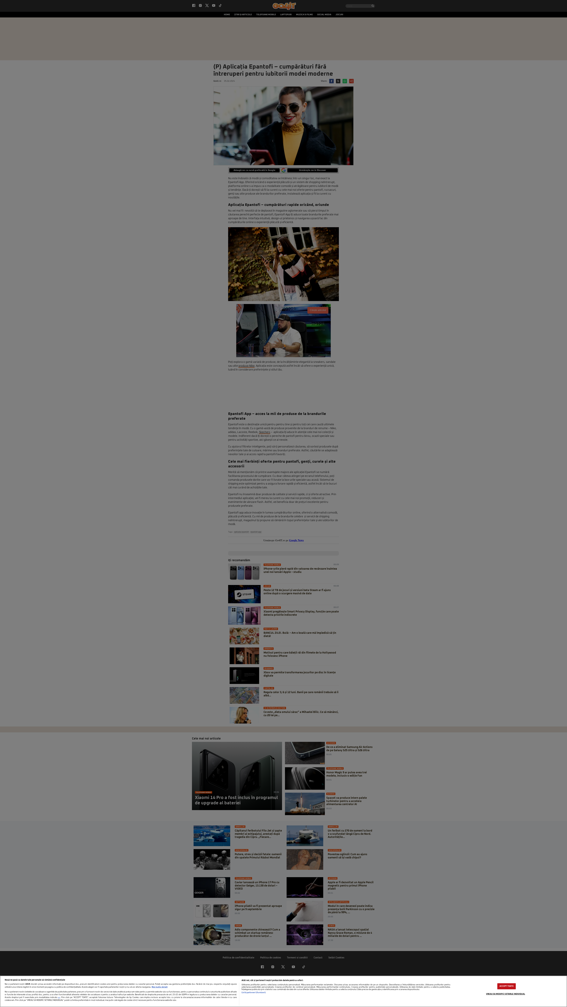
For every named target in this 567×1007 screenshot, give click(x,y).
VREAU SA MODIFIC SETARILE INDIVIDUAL (505, 994)
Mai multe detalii (160, 987)
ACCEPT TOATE (507, 986)
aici (59, 997)
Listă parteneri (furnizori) (254, 993)
